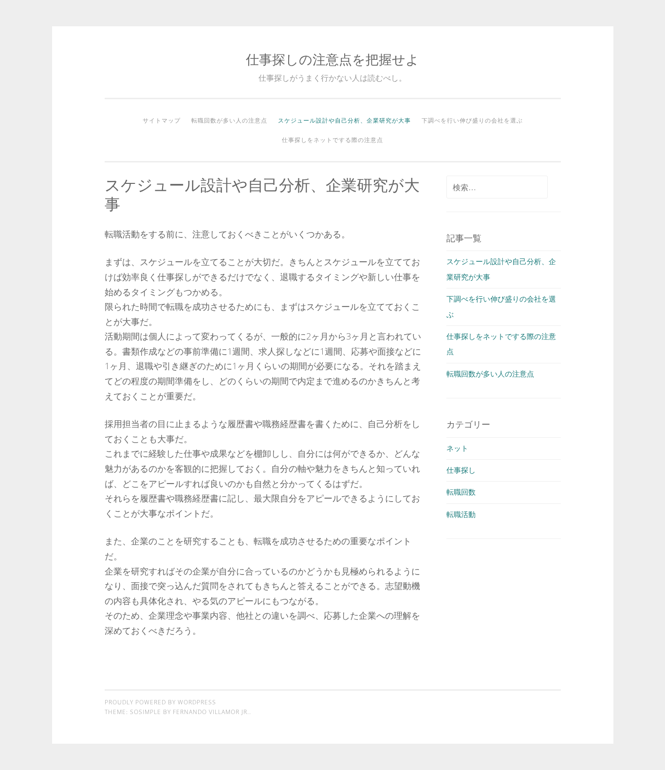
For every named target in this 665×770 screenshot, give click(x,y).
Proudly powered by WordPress (160, 702)
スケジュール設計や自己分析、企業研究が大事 (344, 120)
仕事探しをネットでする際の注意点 (332, 140)
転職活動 (461, 514)
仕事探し (461, 470)
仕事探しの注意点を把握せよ (332, 59)
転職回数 (461, 492)
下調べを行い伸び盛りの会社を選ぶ (472, 120)
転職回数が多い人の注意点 (229, 120)
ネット (457, 448)
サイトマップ (162, 120)
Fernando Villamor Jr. (211, 712)
